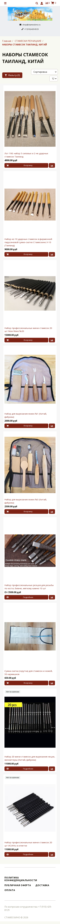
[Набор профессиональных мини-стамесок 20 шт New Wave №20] (30, 293)
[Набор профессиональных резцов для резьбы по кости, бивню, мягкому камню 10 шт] (30, 550)
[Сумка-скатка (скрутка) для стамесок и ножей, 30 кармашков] (30, 636)
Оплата (9, 890)
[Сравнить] (52, 165)
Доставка (42, 885)
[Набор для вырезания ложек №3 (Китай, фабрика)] (30, 464)
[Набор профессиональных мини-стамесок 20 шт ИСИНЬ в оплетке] (30, 808)
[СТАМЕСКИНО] (30, 14)
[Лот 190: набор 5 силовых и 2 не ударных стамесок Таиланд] (30, 118)
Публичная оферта (17, 885)
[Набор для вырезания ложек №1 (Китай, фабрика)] (30, 379)
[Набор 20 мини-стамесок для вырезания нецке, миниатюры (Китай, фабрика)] (30, 722)
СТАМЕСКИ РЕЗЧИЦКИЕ (28, 40)
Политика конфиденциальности (20, 879)
